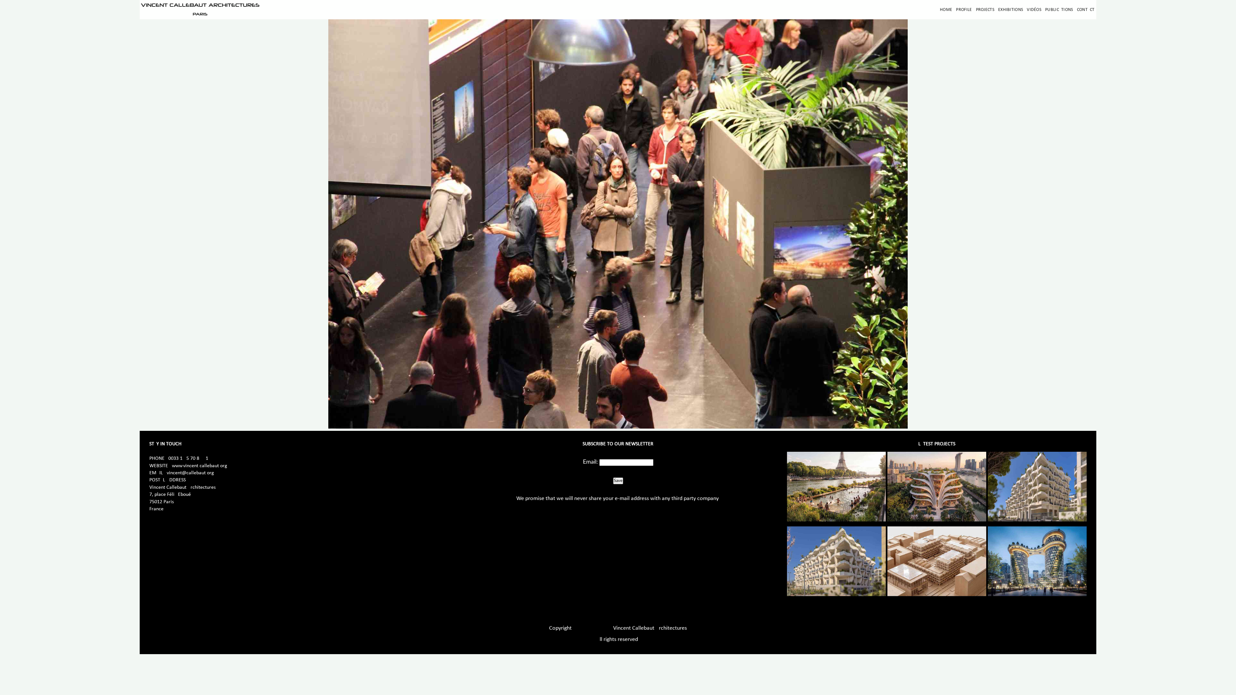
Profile (964, 9)
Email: (590, 462)
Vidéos (1034, 9)
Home (946, 9)
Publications (1059, 9)
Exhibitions (1010, 9)
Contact (1086, 9)
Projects (985, 9)
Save (618, 480)
